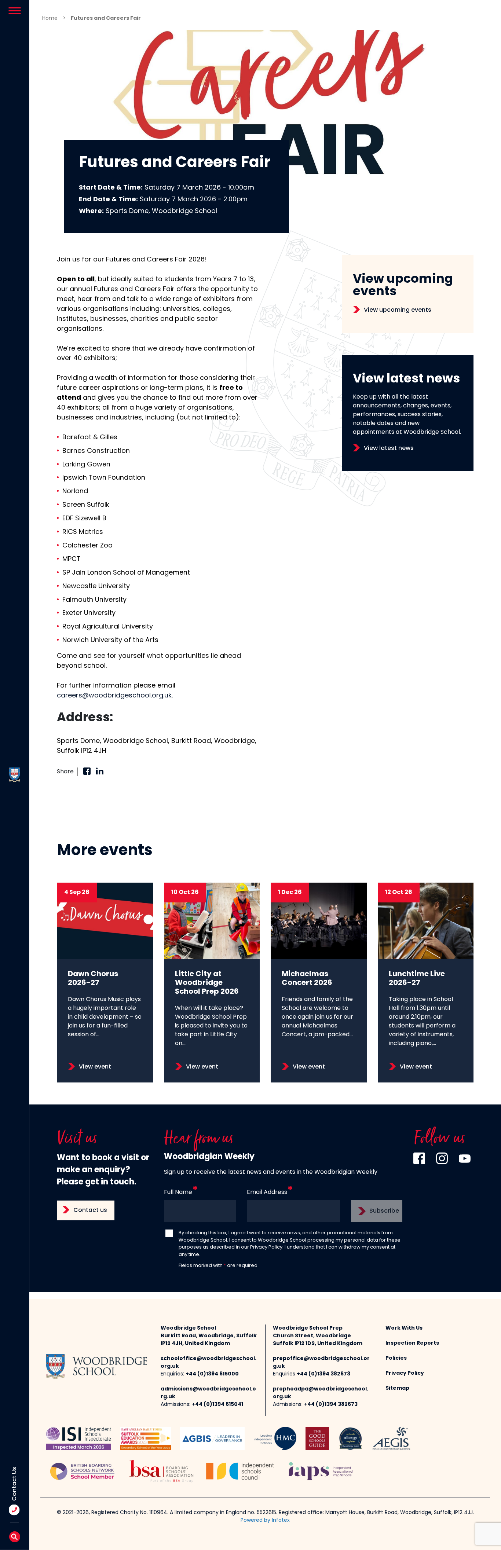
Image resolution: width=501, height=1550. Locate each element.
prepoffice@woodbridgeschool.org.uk (321, 1362)
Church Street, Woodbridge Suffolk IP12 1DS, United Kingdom (317, 1339)
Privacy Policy (266, 1247)
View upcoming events (397, 310)
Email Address (267, 1192)
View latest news (389, 448)
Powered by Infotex (265, 1520)
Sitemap (397, 1388)
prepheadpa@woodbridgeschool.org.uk (320, 1393)
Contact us (90, 1210)
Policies (396, 1358)
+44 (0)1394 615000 (212, 1374)
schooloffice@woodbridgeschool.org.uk (208, 1362)
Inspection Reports (412, 1343)
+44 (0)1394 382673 (323, 1374)
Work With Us (404, 1328)
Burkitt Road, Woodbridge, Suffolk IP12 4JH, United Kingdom (209, 1339)
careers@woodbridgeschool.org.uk (114, 696)
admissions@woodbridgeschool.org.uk (208, 1393)
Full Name (178, 1192)
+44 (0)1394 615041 (217, 1404)
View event (95, 1067)
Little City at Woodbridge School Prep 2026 (207, 983)
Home (50, 18)
